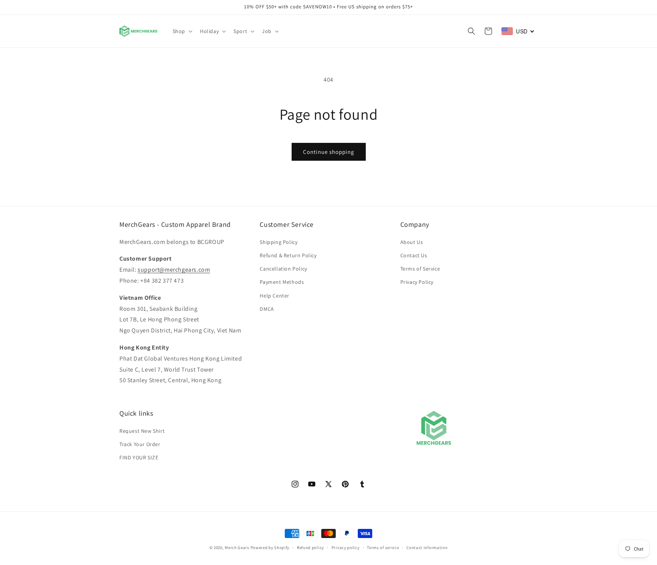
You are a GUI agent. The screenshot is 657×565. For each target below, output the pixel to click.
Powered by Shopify (270, 547)
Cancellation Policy (283, 268)
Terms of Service (420, 268)
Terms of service (383, 547)
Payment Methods (282, 282)
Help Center (274, 295)
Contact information (427, 547)
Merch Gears (237, 547)
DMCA (267, 308)
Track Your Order (139, 443)
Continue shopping (328, 151)
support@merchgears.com (174, 270)
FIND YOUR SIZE (138, 457)
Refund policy (310, 547)
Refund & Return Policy (288, 255)
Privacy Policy (416, 282)
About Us (411, 241)
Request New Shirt (142, 430)
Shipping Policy (278, 241)
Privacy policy (346, 547)
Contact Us (413, 255)
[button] (181, 31)
